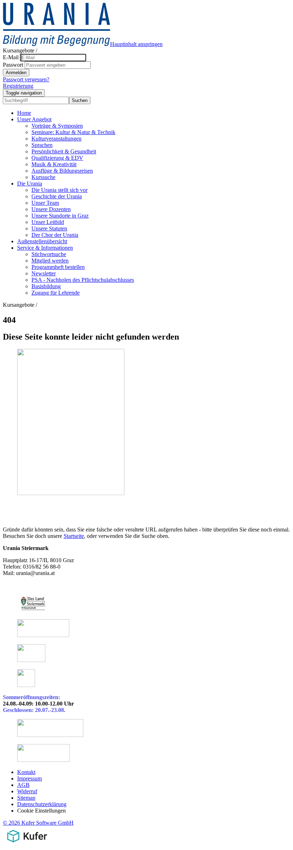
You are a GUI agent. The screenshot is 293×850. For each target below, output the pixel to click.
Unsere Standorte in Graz (60, 216)
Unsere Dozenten (51, 209)
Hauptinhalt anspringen (136, 44)
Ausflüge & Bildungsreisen (62, 171)
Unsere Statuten (49, 228)
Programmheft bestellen (58, 267)
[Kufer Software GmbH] (27, 844)
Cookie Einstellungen (41, 811)
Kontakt (26, 772)
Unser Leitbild (47, 222)
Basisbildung (46, 286)
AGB (23, 785)
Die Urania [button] (29, 183)
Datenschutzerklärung (41, 804)
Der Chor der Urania (54, 235)
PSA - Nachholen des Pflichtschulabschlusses (82, 280)
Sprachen (42, 145)
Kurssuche (43, 177)
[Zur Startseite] (56, 44)
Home (24, 113)
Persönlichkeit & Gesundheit (63, 151)
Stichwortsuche (48, 254)
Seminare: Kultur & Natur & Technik (73, 132)
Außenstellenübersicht (42, 241)
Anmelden (16, 72)
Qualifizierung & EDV (57, 158)
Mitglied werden (50, 261)
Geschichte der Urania (56, 196)
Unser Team (45, 203)
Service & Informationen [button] (45, 248)
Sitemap (26, 798)
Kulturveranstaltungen (56, 139)
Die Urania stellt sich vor (59, 190)
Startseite (74, 536)
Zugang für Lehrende (55, 293)
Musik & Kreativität (53, 164)
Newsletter (43, 273)
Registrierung (18, 86)
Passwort (13, 65)
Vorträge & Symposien (57, 126)
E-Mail (11, 57)
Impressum (29, 778)
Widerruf (27, 791)
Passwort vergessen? (26, 79)
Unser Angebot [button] (34, 119)
